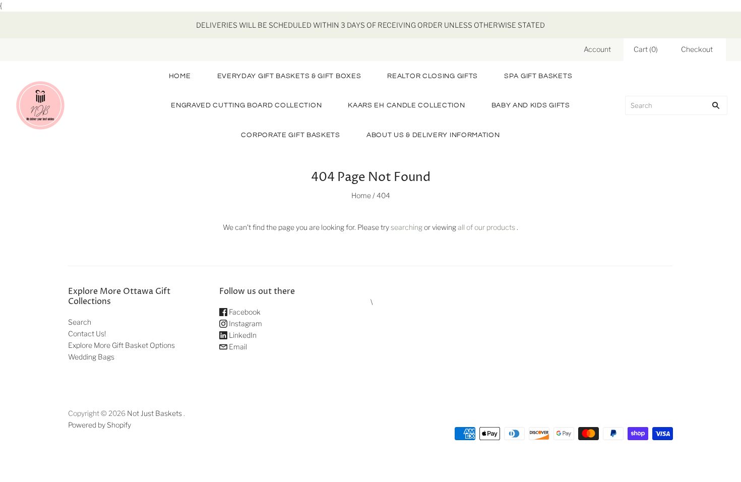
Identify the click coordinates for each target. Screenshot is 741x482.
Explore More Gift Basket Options (121, 345)
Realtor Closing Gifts (432, 76)
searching (406, 227)
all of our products (486, 227)
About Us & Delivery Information (433, 135)
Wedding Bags (91, 356)
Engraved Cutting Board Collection (246, 105)
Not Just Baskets (154, 413)
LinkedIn (242, 335)
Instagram (244, 323)
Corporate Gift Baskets (290, 135)
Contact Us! (87, 333)
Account (597, 49)
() (646, 49)
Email (237, 346)
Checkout (697, 49)
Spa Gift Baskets (538, 76)
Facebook (244, 312)
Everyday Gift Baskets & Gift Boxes (289, 76)
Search (79, 322)
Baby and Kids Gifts (530, 105)
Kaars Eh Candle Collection (406, 105)
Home (180, 76)
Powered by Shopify (99, 424)
